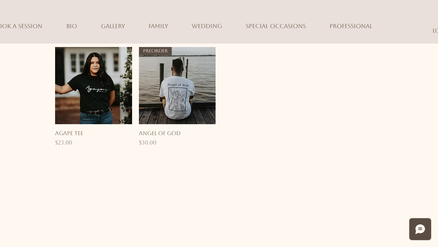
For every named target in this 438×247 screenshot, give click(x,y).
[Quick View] (93, 85)
